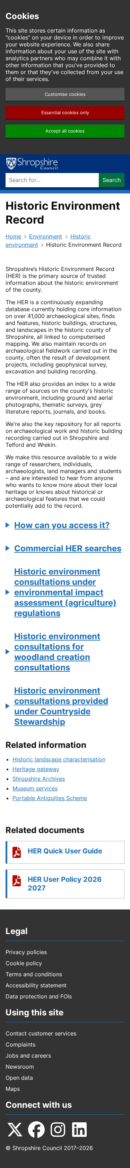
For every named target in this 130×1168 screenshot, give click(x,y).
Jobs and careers (28, 1055)
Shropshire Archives (38, 778)
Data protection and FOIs (39, 996)
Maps (13, 1088)
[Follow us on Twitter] (15, 1129)
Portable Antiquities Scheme (49, 798)
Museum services (35, 788)
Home (13, 236)
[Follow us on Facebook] (36, 1129)
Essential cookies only (65, 112)
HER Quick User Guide (65, 851)
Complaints (20, 1044)
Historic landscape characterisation (58, 759)
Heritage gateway (35, 769)
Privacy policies (26, 952)
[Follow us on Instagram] (58, 1129)
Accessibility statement (36, 985)
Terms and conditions (34, 974)
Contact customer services (41, 1033)
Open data (19, 1077)
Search (112, 179)
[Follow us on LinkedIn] (79, 1129)
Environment (45, 236)
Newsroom (20, 1066)
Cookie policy (24, 963)
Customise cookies (65, 94)
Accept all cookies (65, 131)
